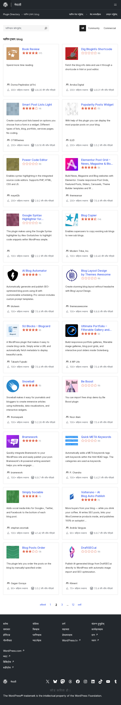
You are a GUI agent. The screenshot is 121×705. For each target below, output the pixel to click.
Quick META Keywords (96, 437)
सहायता (65, 629)
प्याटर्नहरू (37, 640)
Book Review (31, 49)
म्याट (7, 656)
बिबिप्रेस (8, 661)
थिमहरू (36, 629)
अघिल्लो (43, 604)
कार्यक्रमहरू (97, 629)
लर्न (63, 623)
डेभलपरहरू (67, 634)
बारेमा (5, 623)
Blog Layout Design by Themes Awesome (96, 272)
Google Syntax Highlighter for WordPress (32, 217)
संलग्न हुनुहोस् (98, 623)
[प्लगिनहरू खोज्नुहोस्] (46, 28)
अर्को (79, 604)
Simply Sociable (32, 492)
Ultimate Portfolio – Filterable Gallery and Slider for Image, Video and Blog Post (96, 328)
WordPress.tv (71, 640)
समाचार (6, 629)
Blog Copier (89, 215)
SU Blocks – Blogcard (36, 326)
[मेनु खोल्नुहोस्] (116, 4)
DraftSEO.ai (88, 547)
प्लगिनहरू (37, 634)
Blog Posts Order (33, 547)
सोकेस (36, 623)
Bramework (30, 437)
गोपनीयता (7, 640)
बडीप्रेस (8, 667)
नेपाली (13, 681)
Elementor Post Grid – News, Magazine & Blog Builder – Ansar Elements (97, 161)
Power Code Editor (35, 160)
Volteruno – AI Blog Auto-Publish (93, 494)
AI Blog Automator (34, 270)
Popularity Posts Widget (97, 104)
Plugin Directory (11, 14)
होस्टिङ (6, 634)
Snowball (28, 381)
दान (95, 634)
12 (73, 604)
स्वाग (95, 640)
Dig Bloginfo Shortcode (96, 49)
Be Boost (87, 381)
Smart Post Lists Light (37, 104)
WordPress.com (14, 650)
